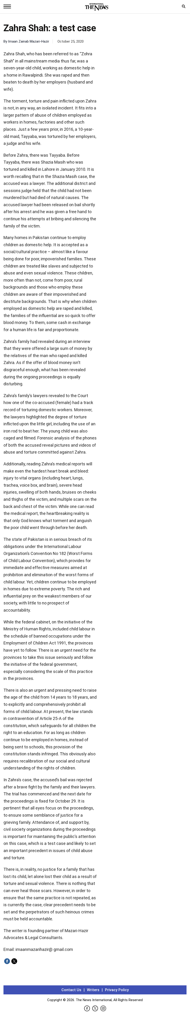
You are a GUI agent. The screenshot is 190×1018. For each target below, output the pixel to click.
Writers (93, 990)
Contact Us (71, 990)
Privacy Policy (117, 990)
